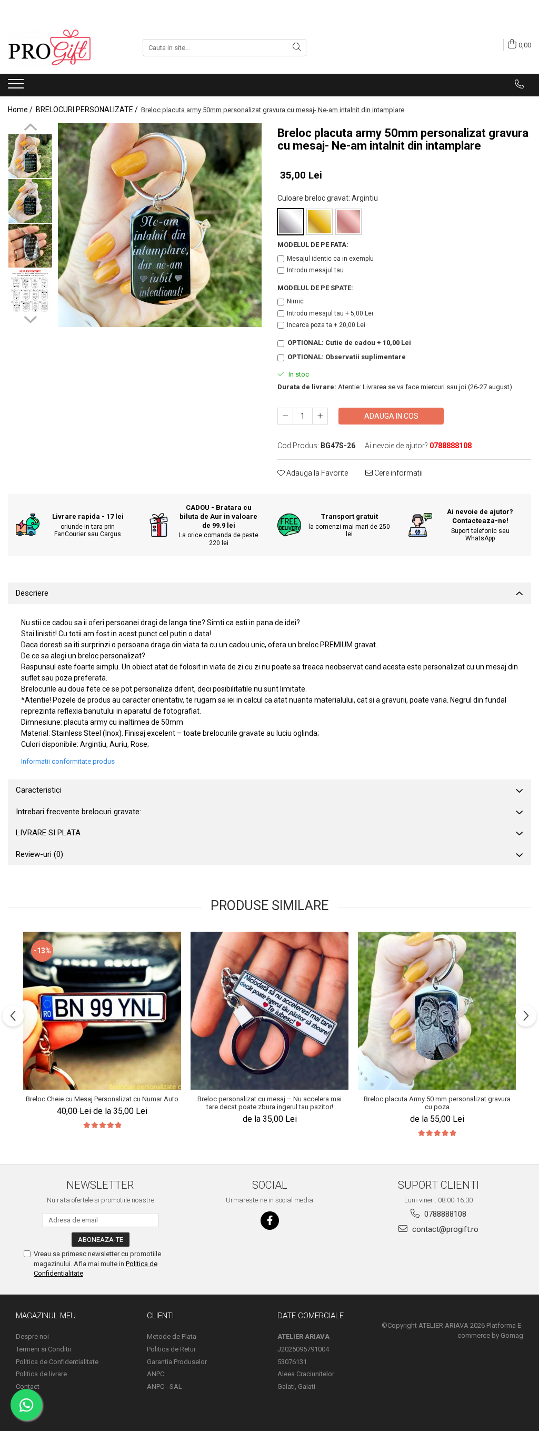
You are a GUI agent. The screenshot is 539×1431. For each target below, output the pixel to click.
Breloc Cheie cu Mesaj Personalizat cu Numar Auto (102, 1099)
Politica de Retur (171, 1349)
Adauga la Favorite (316, 473)
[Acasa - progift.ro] (60, 47)
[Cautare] (296, 47)
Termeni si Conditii (43, 1349)
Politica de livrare (41, 1374)
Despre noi (32, 1336)
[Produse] (17, 87)
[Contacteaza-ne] (519, 84)
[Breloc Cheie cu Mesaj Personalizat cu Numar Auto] (102, 1011)
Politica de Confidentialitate (57, 1362)
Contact (27, 1386)
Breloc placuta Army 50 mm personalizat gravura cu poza (437, 1103)
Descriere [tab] (32, 593)
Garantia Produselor (177, 1362)
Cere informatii (398, 473)
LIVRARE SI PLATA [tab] (48, 832)
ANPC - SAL (164, 1386)
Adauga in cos (391, 416)
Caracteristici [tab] (39, 790)
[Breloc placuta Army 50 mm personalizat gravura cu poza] (437, 1011)
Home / (21, 109)
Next (30, 318)
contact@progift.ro (444, 1229)
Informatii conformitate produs (68, 761)
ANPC (155, 1374)
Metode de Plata (171, 1336)
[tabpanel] (160, 225)
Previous (30, 128)
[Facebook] (270, 1220)
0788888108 (444, 1214)
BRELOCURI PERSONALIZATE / (87, 109)
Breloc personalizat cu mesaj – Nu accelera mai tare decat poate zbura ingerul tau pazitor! (269, 1103)
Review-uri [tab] (39, 854)
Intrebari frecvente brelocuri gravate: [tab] (78, 811)
